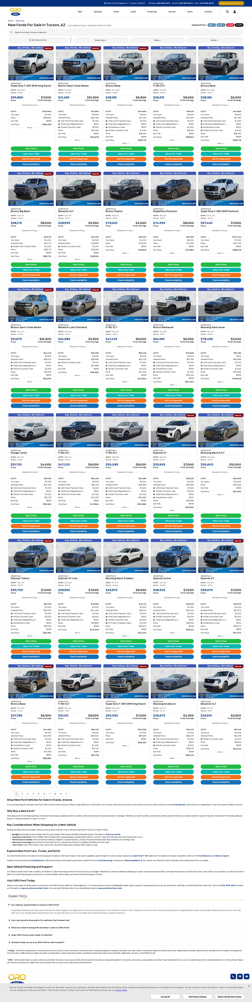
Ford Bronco (205, 856)
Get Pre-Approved (31, 159)
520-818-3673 (228, 885)
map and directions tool (110, 888)
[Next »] (66, 793)
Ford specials (179, 805)
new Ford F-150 (140, 856)
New (80, 12)
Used (133, 12)
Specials (98, 12)
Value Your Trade (31, 154)
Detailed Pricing (29, 105)
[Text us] (240, 976)
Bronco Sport (222, 856)
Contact (208, 12)
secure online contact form (35, 888)
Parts (190, 12)
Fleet (116, 12)
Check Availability (31, 164)
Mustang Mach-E (133, 860)
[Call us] (233, 976)
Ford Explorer (37, 860)
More (29, 128)
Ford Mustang (105, 860)
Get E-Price (30, 149)
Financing (152, 12)
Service (172, 12)
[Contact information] (246, 976)
